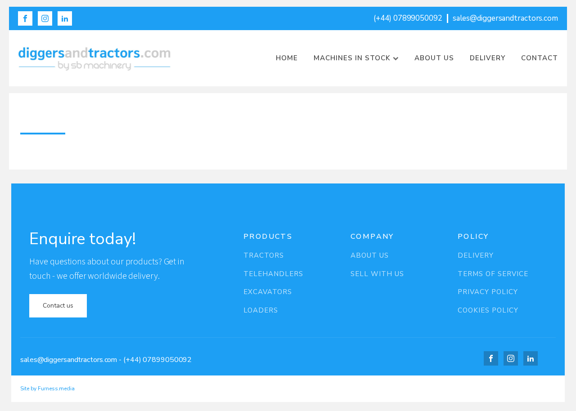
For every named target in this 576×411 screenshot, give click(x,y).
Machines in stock (352, 58)
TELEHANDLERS (273, 274)
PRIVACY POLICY (488, 292)
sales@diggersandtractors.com (68, 360)
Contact (539, 58)
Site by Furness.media (47, 388)
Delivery (487, 58)
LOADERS (260, 310)
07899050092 (167, 360)
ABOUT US (370, 255)
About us (434, 58)
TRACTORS (263, 255)
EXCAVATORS (267, 292)
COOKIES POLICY (488, 310)
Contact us (58, 305)
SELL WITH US (377, 274)
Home (287, 58)
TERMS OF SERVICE (493, 274)
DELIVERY (476, 255)
